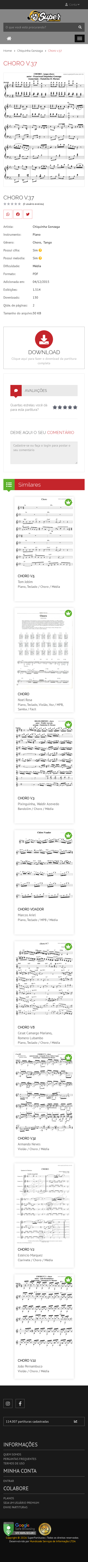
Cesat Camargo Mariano (34, 1033)
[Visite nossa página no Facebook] (20, 1403)
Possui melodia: (14, 258)
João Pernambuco (30, 1366)
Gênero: (8, 242)
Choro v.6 (26, 1027)
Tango (47, 242)
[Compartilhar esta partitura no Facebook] (17, 214)
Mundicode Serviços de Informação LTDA (53, 1541)
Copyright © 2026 (16, 1537)
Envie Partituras (15, 1507)
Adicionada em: (13, 282)
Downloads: (11, 297)
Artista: (8, 227)
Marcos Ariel (27, 915)
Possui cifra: (11, 250)
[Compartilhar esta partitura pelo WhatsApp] (7, 214)
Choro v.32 (27, 1138)
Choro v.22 (27, 1360)
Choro (37, 242)
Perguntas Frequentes (19, 1459)
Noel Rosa (25, 700)
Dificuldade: (11, 266)
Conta (73, 4)
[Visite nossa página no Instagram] (7, 1403)
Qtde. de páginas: (15, 305)
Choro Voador (31, 909)
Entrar (8, 1481)
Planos (8, 1498)
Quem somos (12, 1454)
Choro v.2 (26, 1249)
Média (37, 266)
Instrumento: (12, 234)
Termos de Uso (14, 1463)
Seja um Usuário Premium (21, 1503)
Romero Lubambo (30, 1038)
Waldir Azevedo (48, 804)
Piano (37, 234)
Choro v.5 (26, 576)
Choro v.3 (26, 798)
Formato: (9, 274)
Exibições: (10, 290)
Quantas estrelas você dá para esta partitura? (28, 407)
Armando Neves (29, 1144)
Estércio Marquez (30, 1255)
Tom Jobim (25, 582)
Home (7, 50)
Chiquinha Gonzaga (30, 50)
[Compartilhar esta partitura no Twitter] (27, 214)
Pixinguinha (26, 804)
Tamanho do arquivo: (18, 313)
